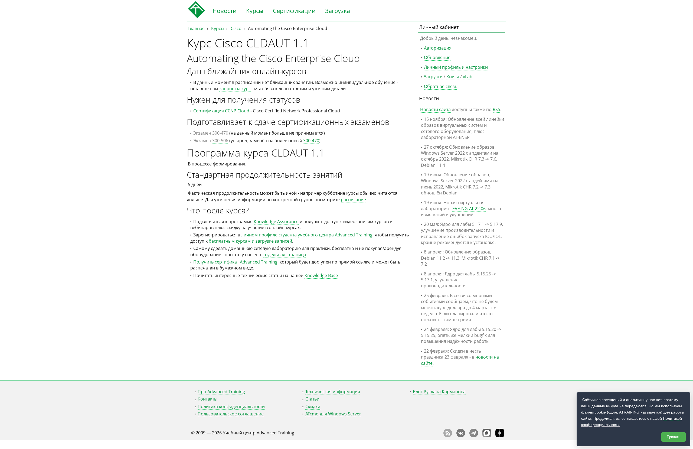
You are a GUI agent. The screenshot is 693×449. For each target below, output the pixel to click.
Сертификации (294, 10)
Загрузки (433, 77)
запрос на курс (235, 89)
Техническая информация (332, 392)
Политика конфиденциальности (231, 406)
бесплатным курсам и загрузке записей (250, 241)
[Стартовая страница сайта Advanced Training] (196, 17)
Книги (452, 77)
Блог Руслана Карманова (439, 392)
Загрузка (337, 10)
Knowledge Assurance (276, 221)
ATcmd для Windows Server (333, 414)
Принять (673, 437)
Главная (196, 28)
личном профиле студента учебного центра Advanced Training (306, 235)
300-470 (220, 133)
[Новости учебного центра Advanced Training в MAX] (486, 436)
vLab (467, 77)
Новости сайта (435, 109)
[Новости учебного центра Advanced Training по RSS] (447, 436)
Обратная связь (440, 86)
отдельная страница (284, 255)
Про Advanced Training (221, 392)
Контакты (207, 399)
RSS (496, 109)
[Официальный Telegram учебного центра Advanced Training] (473, 436)
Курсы (254, 10)
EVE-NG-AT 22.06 (469, 209)
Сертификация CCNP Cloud (221, 111)
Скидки (312, 406)
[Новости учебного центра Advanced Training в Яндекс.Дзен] (499, 436)
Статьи (312, 399)
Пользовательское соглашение (231, 414)
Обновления (437, 57)
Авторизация (438, 48)
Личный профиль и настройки (456, 67)
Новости (225, 10)
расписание (353, 200)
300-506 (220, 141)
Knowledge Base (321, 275)
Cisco (236, 28)
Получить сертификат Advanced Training (235, 262)
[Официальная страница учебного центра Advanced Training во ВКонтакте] (460, 436)
